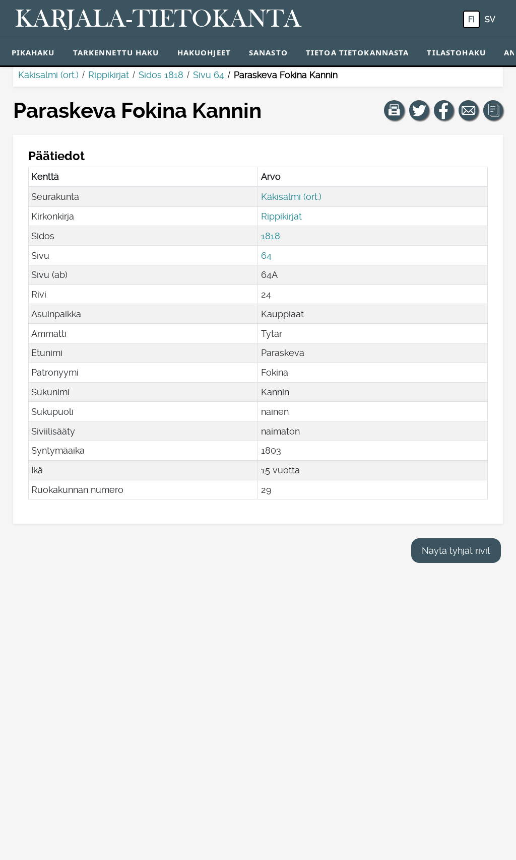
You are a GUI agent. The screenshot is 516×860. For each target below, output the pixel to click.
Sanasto (268, 52)
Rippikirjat (108, 74)
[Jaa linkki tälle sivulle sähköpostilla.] (469, 110)
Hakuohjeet (204, 52)
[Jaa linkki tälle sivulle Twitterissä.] (419, 110)
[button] (394, 110)
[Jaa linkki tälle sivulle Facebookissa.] (444, 110)
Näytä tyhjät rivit (456, 550)
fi (471, 19)
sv (490, 19)
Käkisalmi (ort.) (48, 74)
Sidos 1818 (161, 74)
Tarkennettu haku (116, 52)
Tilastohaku (456, 52)
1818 (270, 236)
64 (266, 255)
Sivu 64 (208, 74)
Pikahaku (33, 52)
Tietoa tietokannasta (357, 52)
